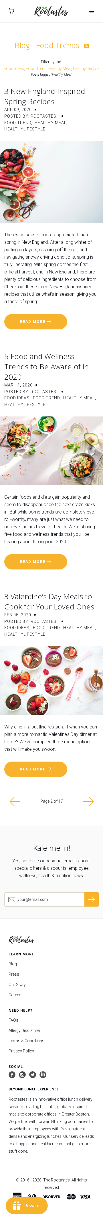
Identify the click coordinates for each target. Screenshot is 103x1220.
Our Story (17, 984)
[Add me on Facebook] (12, 1075)
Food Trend (36, 68)
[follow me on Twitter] (32, 1075)
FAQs (13, 1020)
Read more (33, 321)
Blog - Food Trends (48, 45)
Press (14, 974)
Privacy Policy (21, 1051)
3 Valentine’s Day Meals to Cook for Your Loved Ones (49, 601)
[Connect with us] (42, 1075)
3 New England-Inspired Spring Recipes (44, 96)
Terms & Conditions (26, 1040)
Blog (13, 964)
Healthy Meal (59, 68)
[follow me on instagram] (22, 1075)
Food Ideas (14, 68)
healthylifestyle (86, 68)
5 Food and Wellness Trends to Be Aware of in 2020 (46, 366)
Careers (16, 994)
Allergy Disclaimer (25, 1030)
